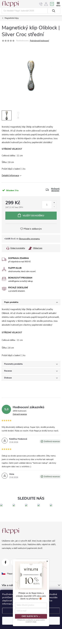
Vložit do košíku (33, 215)
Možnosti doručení (55, 190)
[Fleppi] (10, 531)
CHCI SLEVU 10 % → (31, 616)
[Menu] (58, 4)
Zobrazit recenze (20, 414)
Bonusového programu (29, 238)
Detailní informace (10, 175)
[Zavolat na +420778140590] (41, 4)
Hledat (53, 10)
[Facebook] (5, 562)
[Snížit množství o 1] (54, 207)
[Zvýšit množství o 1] (54, 203)
